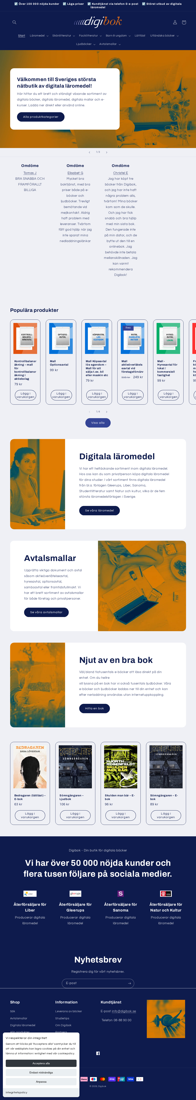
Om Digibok (63, 1025)
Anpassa (41, 1081)
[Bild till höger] (106, 412)
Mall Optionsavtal (59, 363)
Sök (12, 1011)
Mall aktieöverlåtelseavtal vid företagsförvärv (133, 366)
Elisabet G (75, 173)
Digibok (102, 1086)
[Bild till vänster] (89, 412)
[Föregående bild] (89, 152)
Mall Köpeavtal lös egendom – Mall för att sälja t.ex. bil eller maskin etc (97, 368)
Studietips (62, 1018)
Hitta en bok (94, 708)
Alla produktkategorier (41, 116)
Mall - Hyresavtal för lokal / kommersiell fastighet (167, 368)
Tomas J (30, 173)
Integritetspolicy (16, 1092)
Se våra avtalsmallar (46, 612)
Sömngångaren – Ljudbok (71, 797)
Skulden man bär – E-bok (120, 797)
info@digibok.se (124, 1011)
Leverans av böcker (68, 1011)
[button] (14, 22)
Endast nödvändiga (41, 1072)
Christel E (120, 173)
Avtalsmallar (19, 1018)
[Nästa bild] (106, 152)
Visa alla (98, 422)
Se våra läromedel (99, 510)
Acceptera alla (41, 1063)
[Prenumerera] (129, 983)
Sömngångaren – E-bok (164, 797)
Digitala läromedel (22, 1025)
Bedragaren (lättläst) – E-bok (30, 797)
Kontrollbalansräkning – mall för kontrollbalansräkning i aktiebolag (25, 370)
